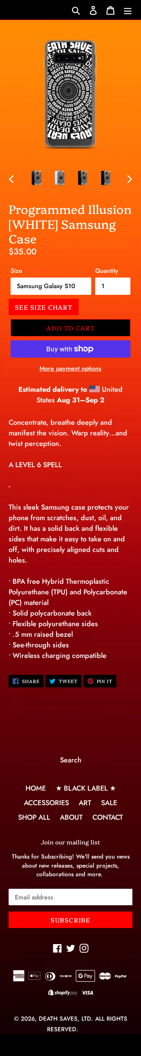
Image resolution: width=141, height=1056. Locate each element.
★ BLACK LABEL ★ (86, 788)
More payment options (70, 368)
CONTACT (107, 817)
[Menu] (127, 10)
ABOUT (71, 817)
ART (85, 803)
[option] (36, 178)
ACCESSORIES (46, 803)
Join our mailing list (70, 842)
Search (70, 760)
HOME (35, 788)
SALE (109, 803)
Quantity (106, 270)
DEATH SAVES (58, 1018)
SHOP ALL (34, 817)
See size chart (43, 307)
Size (16, 270)
